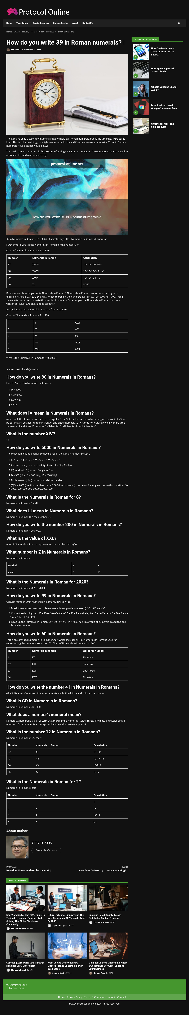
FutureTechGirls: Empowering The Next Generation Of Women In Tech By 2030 (67, 898)
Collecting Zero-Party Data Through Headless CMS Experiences (25, 946)
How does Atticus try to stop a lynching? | (103, 868)
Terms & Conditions (95, 997)
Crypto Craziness (41, 23)
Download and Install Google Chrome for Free (141, 107)
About (75, 23)
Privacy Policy (74, 997)
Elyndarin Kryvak (18, 928)
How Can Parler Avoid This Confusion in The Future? (141, 52)
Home (9, 23)
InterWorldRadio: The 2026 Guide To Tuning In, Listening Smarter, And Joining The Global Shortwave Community (25, 898)
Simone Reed (17, 49)
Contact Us (87, 23)
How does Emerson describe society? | (28, 868)
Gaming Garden (60, 23)
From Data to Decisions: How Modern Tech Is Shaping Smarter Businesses (67, 946)
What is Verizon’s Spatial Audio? (141, 89)
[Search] (179, 23)
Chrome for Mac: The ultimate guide (141, 126)
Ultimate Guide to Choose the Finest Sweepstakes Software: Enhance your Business (108, 946)
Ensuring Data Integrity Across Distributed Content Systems (108, 898)
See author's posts (46, 850)
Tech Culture (22, 23)
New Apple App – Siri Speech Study (141, 70)
